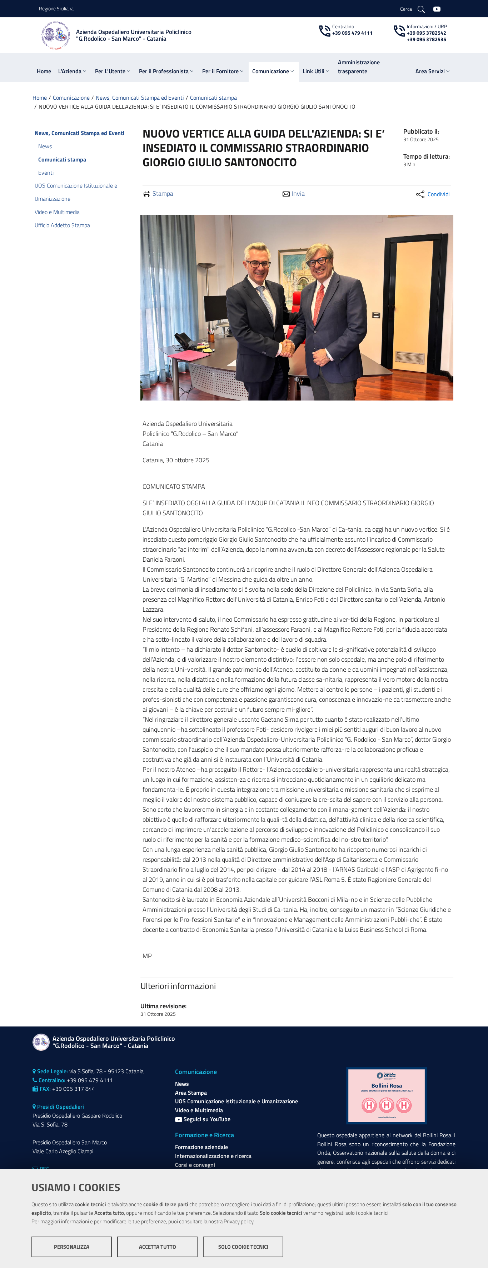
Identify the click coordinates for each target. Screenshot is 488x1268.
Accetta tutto (157, 1247)
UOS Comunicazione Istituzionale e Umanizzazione (236, 1101)
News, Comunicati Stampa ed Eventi (140, 97)
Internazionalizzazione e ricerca (213, 1156)
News (182, 1083)
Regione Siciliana (56, 8)
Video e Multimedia (199, 1110)
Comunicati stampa (213, 97)
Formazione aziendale (201, 1147)
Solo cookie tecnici (243, 1247)
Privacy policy (238, 1221)
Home (40, 97)
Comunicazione (71, 97)
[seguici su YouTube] (436, 9)
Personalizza (71, 1247)
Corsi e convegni (195, 1164)
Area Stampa (191, 1092)
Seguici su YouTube (206, 1119)
